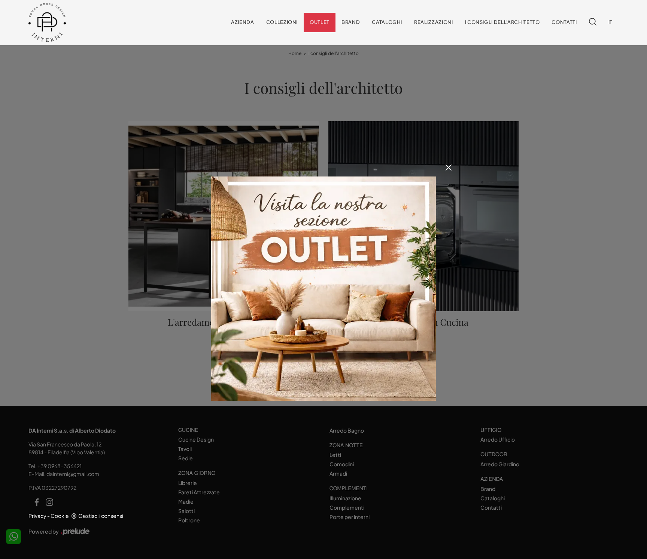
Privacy (37, 515)
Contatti (564, 22)
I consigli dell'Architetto (502, 22)
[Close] (449, 167)
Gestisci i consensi (100, 515)
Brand (350, 22)
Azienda (242, 22)
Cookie (60, 515)
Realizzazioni (433, 22)
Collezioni (282, 22)
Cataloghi (387, 22)
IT (610, 22)
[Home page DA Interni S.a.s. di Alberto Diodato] (77, 22)
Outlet (319, 22)
